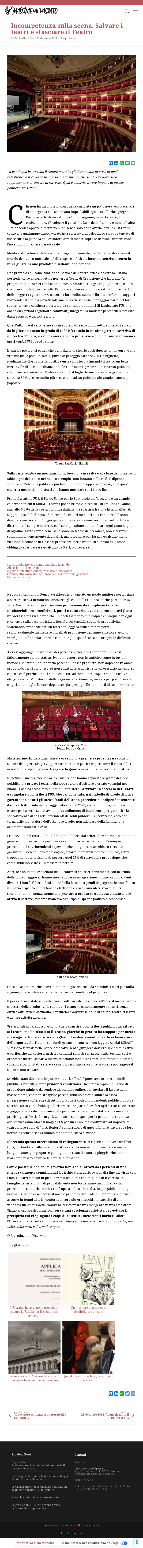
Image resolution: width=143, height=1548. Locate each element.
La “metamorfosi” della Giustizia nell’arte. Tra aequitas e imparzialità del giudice (40, 1488)
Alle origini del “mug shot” (25, 568)
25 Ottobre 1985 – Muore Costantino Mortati (38, 1497)
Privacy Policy (51, 1525)
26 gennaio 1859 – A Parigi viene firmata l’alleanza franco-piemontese (36, 1506)
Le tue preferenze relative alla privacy (89, 1543)
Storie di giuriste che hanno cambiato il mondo (38, 565)
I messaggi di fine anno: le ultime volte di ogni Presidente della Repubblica (40, 1477)
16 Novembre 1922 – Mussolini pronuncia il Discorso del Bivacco (38, 1467)
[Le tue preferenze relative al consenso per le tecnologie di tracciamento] (137, 1542)
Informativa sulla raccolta (35, 1543)
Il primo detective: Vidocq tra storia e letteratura (40, 571)
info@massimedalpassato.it (90, 1468)
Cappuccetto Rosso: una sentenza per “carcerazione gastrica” (47, 574)
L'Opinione (68, 38)
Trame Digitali (91, 1525)
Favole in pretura (18, 577)
